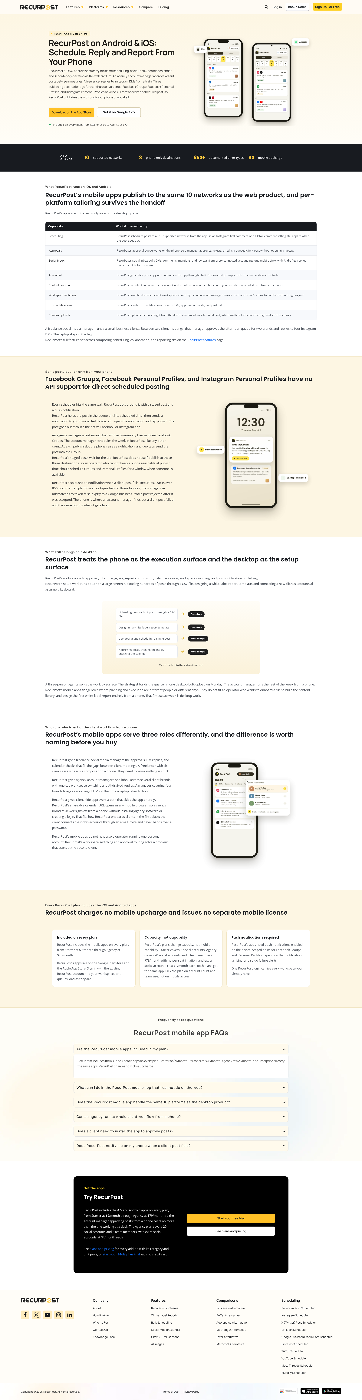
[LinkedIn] (69, 1315)
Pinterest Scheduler (294, 1344)
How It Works (101, 1315)
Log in (277, 7)
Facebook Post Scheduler (298, 1308)
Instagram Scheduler (295, 1315)
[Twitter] (36, 1315)
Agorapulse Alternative (231, 1323)
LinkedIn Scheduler (294, 1330)
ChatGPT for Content (165, 1337)
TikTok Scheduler (292, 1351)
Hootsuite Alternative (230, 1308)
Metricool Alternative (230, 1344)
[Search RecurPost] (266, 7)
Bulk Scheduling (161, 1323)
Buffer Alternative (228, 1315)
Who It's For (100, 1323)
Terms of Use (171, 1391)
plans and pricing (102, 1249)
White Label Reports (164, 1315)
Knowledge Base (104, 1337)
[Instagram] (58, 1315)
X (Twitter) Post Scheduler (298, 1323)
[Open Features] (82, 7)
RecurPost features (201, 340)
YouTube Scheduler (294, 1358)
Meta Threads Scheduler (297, 1366)
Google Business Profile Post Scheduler (307, 1337)
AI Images (157, 1344)
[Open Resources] (132, 7)
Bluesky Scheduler (293, 1373)
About (97, 1308)
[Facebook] (25, 1315)
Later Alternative (227, 1337)
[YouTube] (47, 1315)
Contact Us (100, 1330)
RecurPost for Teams (164, 1308)
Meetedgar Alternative (231, 1330)
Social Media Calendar (165, 1330)
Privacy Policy (191, 1391)
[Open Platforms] (106, 7)
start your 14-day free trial (121, 1254)
